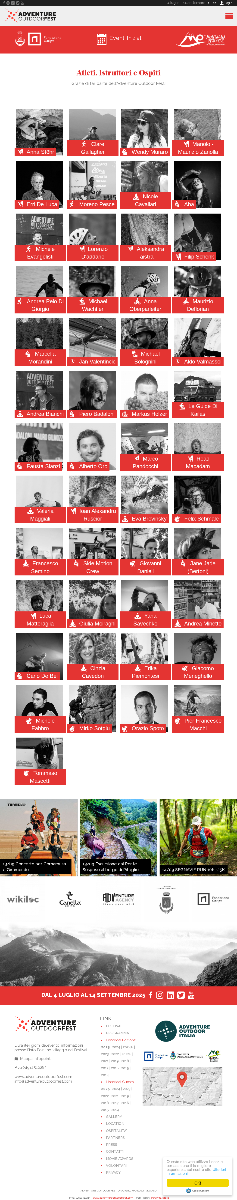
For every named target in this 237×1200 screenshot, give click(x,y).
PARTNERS (115, 1138)
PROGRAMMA (117, 1033)
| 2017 (114, 1103)
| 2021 (114, 1096)
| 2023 (126, 1089)
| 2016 (114, 1068)
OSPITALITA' (116, 1131)
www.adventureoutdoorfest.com (113, 1197)
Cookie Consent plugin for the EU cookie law (197, 1190)
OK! (197, 1183)
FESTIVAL (114, 1026)
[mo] (214, 899)
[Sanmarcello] (118, 899)
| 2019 (114, 1061)
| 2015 (124, 1068)
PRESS (111, 1145)
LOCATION (115, 1124)
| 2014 (114, 1110)
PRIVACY (113, 1172)
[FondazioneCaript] (166, 899)
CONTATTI (115, 1151)
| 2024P (127, 1047)
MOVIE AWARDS (119, 1159)
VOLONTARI (116, 1166)
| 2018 (124, 1061)
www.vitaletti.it (160, 1197)
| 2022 (114, 1054)
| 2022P (126, 1054)
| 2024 (115, 1047)
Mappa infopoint (35, 1058)
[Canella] (23, 899)
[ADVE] (71, 899)
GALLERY (114, 1117)
